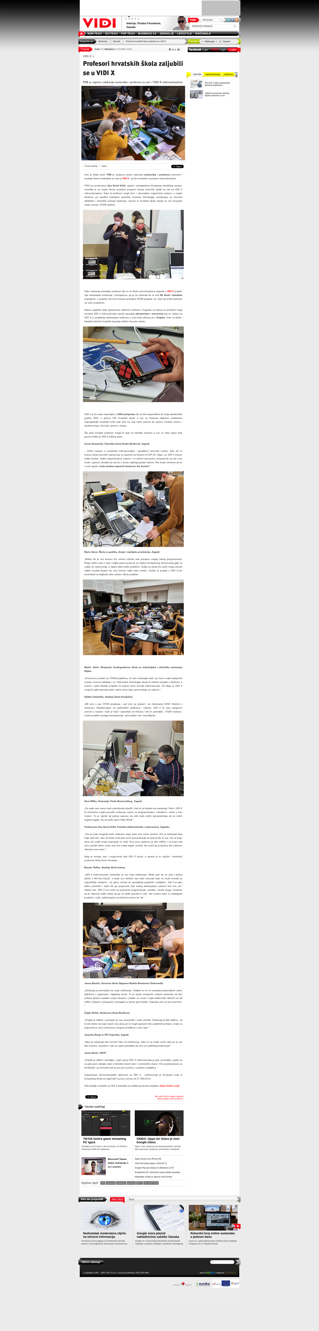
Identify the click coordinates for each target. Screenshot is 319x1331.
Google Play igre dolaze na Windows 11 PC (154, 1168)
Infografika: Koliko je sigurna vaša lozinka (153, 1177)
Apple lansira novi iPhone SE (148, 1159)
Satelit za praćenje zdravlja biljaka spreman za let (217, 94)
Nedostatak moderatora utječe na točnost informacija (104, 1235)
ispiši (178, 49)
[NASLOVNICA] (82, 33)
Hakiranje (210, 41)
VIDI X (125, 178)
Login (233, 49)
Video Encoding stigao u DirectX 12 (151, 1163)
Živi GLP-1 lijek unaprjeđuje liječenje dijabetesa (217, 84)
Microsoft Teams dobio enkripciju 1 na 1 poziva (118, 1163)
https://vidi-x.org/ (169, 1085)
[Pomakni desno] (236, 1226)
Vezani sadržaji (91, 166)
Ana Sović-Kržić (151, 1183)
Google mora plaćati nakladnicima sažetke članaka (158, 1235)
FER (103, 1183)
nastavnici (121, 1183)
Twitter (228, 20)
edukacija (110, 1183)
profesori (131, 1183)
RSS (236, 20)
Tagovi (104, 166)
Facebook (232, 20)
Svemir (226, 41)
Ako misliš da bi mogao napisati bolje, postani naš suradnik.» (169, 1097)
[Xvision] (230, 1272)
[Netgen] (210, 1272)
